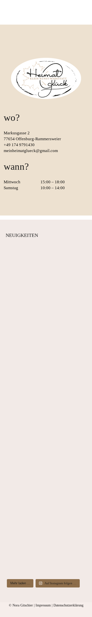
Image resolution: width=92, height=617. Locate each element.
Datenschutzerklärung (68, 605)
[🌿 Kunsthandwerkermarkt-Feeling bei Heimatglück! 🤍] (43, 394)
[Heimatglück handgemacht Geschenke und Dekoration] (43, 556)
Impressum (43, 605)
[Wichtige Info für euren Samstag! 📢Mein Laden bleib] (43, 295)
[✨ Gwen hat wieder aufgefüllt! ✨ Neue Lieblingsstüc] (43, 486)
